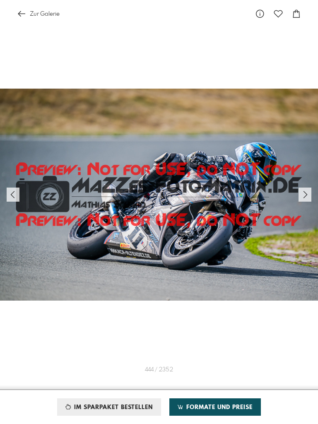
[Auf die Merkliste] (278, 13)
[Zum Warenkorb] (296, 13)
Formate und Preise (218, 407)
